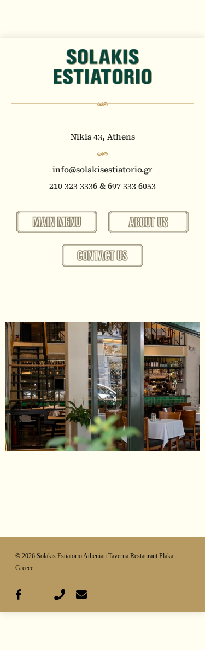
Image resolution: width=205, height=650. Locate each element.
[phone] (59, 594)
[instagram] (37, 594)
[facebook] (18, 594)
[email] (81, 594)
